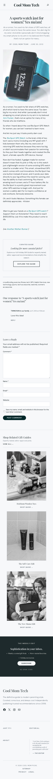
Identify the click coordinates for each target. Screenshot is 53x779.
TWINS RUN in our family (20, 311)
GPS (32, 282)
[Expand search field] (48, 5)
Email (5, 391)
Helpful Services (40, 282)
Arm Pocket (8, 118)
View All (8, 444)
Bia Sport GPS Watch (16, 138)
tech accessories (24, 285)
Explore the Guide (29, 265)
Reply (13, 320)
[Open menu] (4, 4)
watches (34, 285)
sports (14, 285)
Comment (7, 352)
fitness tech (25, 282)
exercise (17, 282)
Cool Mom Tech (26, 4)
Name (6, 381)
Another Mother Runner (17, 229)
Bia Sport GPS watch (37, 211)
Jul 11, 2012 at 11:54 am (37, 311)
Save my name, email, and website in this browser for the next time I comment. (27, 411)
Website (6, 400)
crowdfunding (8, 282)
